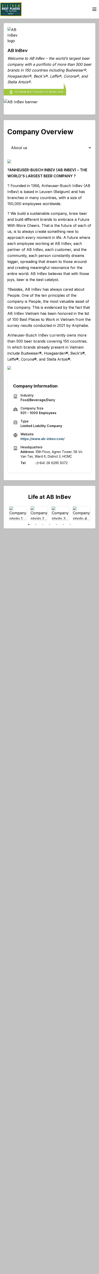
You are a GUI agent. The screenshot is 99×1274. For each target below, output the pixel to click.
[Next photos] (83, 513)
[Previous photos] (15, 513)
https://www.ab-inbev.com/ (42, 439)
